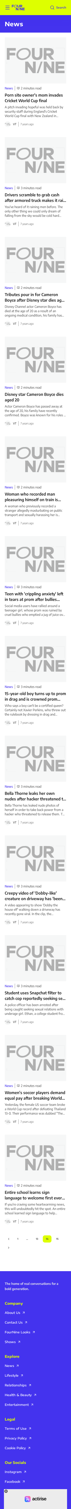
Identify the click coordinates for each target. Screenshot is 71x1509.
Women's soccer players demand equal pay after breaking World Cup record (35, 1095)
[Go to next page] (9, 1247)
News (9, 88)
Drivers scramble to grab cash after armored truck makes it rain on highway (35, 197)
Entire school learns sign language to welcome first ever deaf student (33, 1195)
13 (37, 1238)
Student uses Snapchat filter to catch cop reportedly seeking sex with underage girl (35, 995)
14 (47, 1238)
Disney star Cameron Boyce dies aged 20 (34, 397)
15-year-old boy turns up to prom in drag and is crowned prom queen (35, 696)
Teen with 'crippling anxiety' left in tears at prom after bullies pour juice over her (34, 596)
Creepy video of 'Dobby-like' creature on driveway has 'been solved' (34, 895)
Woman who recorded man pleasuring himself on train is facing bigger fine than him (31, 496)
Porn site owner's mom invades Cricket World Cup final (34, 97)
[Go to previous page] (9, 1239)
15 (57, 1238)
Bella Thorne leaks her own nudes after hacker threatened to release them (35, 796)
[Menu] (7, 7)
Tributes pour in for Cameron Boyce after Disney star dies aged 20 (35, 297)
